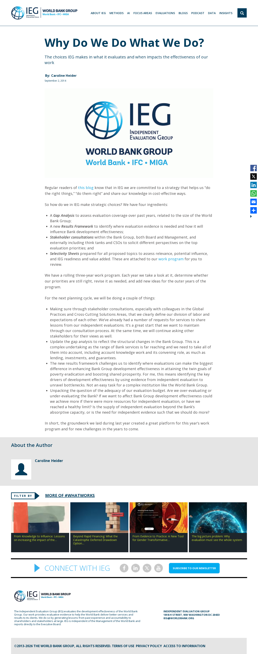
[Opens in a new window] (124, 568)
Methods (116, 13)
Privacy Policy (149, 646)
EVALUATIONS (165, 13)
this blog (86, 187)
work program (171, 258)
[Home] (44, 13)
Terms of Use (123, 646)
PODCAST (197, 13)
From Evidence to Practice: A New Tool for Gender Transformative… (158, 538)
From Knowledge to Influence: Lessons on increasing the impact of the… (39, 538)
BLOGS (183, 13)
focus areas (142, 13)
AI (128, 13)
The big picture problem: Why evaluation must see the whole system (217, 538)
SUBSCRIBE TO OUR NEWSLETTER (194, 568)
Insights (225, 13)
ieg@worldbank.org (178, 618)
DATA (212, 13)
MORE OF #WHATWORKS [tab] (70, 495)
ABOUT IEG (98, 13)
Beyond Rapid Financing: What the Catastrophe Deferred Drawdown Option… (95, 540)
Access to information (184, 646)
